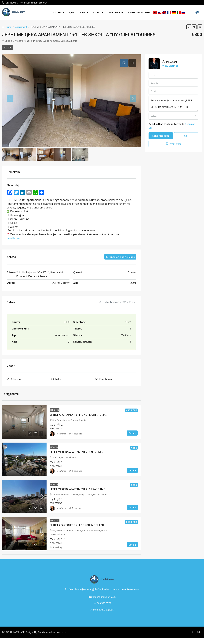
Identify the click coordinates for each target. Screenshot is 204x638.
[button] (188, 26)
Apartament (21, 26)
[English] (164, 12)
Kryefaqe (59, 12)
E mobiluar (105, 379)
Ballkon (59, 379)
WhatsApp (175, 143)
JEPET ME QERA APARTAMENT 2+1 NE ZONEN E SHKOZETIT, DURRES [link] (90, 452)
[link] (24, 422)
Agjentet (99, 12)
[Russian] (183, 12)
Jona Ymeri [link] (61, 433)
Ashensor (16, 379)
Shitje (84, 12)
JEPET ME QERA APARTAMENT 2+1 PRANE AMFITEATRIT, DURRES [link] (88, 489)
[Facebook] (193, 632)
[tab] (124, 63)
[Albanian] (155, 12)
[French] (169, 12)
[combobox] (173, 116)
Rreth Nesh (116, 12)
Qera (72, 12)
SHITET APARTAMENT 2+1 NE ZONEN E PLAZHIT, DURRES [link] (83, 525)
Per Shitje (54, 410)
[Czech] (159, 12)
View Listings (170, 65)
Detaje (132, 433)
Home (8, 26)
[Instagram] (199, 632)
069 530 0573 (104, 603)
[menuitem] (197, 12)
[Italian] (179, 12)
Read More (13, 238)
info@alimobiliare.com (104, 597)
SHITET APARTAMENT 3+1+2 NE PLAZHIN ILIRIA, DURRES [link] (83, 414)
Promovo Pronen (139, 12)
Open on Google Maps (122, 256)
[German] (174, 12)
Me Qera (7, 47)
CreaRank (43, 632)
